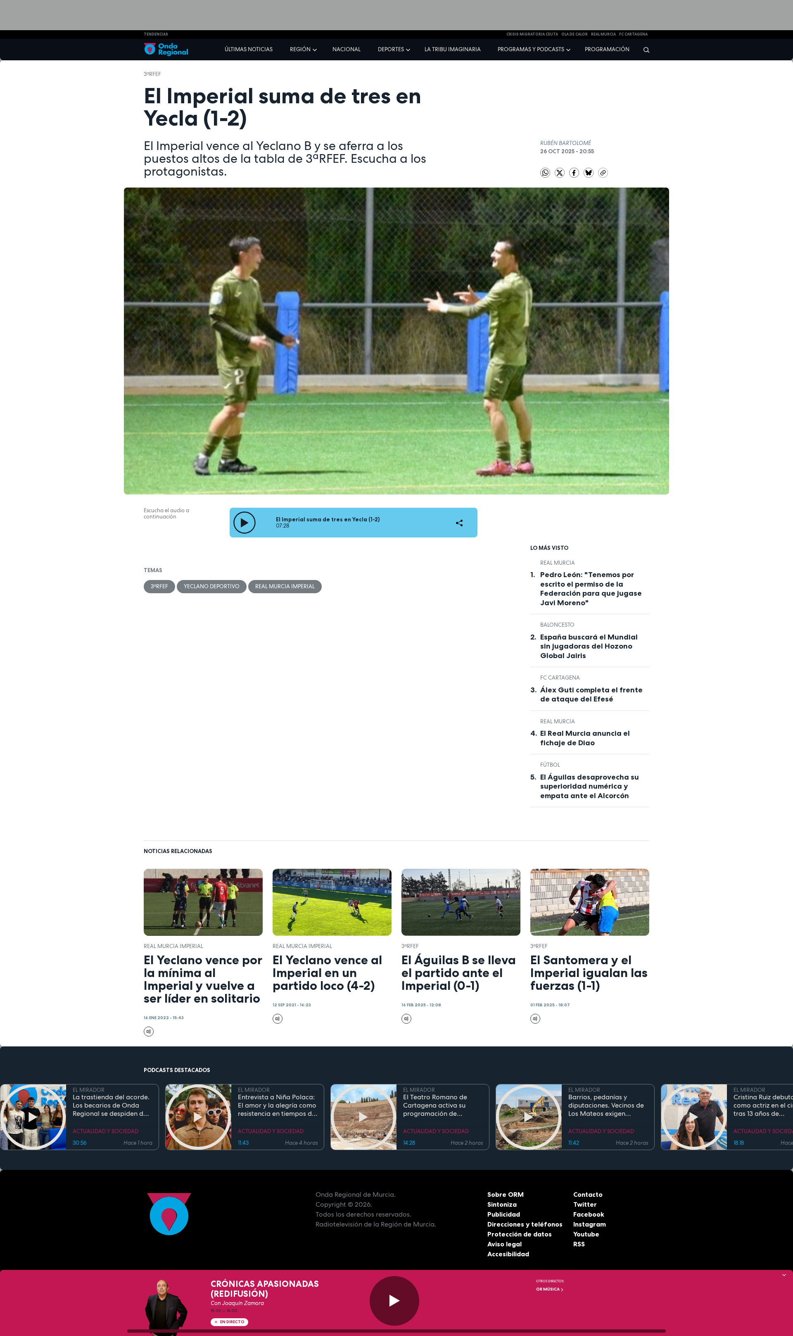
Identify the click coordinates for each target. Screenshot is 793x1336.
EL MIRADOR (88, 1090)
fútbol (550, 764)
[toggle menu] (315, 49)
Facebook (588, 1214)
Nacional (346, 49)
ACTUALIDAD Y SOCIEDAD (105, 1131)
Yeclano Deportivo (212, 586)
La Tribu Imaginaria (453, 49)
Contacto (588, 1194)
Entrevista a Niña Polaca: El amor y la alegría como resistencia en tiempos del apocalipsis (277, 1105)
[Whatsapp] (545, 173)
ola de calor (574, 34)
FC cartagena (633, 34)
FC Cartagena (560, 677)
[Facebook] (574, 172)
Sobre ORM (505, 1194)
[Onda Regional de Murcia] (166, 50)
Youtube (586, 1234)
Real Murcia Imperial (285, 586)
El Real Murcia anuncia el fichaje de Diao (585, 738)
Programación (607, 49)
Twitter (585, 1204)
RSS (579, 1244)
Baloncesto (557, 624)
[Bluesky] (589, 172)
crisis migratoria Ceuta (532, 34)
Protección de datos (519, 1234)
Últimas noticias (249, 49)
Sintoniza (502, 1204)
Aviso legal (504, 1244)
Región (300, 49)
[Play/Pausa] (394, 1301)
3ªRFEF (152, 74)
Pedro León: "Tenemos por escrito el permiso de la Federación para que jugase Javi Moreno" (591, 588)
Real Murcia (603, 34)
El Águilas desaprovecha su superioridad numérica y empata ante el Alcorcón (589, 786)
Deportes (391, 49)
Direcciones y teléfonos (525, 1224)
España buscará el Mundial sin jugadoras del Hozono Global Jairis (589, 646)
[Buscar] (643, 50)
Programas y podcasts (531, 49)
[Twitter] (560, 172)
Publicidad (503, 1214)
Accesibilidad (508, 1254)
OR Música (548, 1289)
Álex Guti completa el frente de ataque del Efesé (591, 694)
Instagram (589, 1224)
